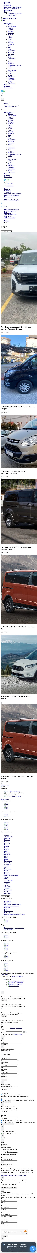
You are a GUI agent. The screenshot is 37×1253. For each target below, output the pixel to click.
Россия (10, 62)
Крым (9, 49)
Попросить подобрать (20, 1175)
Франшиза (7, 5)
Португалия (11, 58)
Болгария (11, 33)
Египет (10, 39)
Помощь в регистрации (11, 8)
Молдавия (11, 54)
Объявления (4, 1187)
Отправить (4, 1044)
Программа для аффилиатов (12, 7)
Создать (3, 1079)
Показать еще (5, 785)
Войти (3, 1036)
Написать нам (5, 799)
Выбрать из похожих (7, 1175)
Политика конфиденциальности (14, 928)
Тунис (10, 73)
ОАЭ (9, 57)
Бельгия (10, 31)
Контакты (7, 912)
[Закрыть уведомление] (33, 1244)
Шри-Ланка (11, 83)
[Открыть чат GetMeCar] (32, 1248)
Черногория (11, 79)
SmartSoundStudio (17, 976)
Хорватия (11, 78)
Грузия (10, 37)
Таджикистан (12, 70)
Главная (6, 221)
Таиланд (10, 71)
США (9, 68)
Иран (9, 41)
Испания (10, 42)
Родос (9, 60)
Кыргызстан (11, 50)
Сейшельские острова (14, 65)
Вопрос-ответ (8, 10)
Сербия (10, 67)
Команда (7, 2)
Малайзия (11, 52)
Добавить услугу (6, 1102)
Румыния (11, 63)
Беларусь (10, 29)
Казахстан (11, 44)
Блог (5, 909)
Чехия (10, 81)
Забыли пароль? (18, 1034)
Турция (10, 75)
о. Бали (10, 55)
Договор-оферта (9, 929)
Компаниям (7, 4)
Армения (10, 28)
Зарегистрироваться (16, 1028)
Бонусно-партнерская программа (14, 914)
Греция (10, 36)
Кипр (9, 46)
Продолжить (13, 1187)
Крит (9, 47)
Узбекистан (11, 76)
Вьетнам (10, 34)
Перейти (3, 1016)
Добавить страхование (7, 1124)
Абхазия (10, 25)
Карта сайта (4, 974)
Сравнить (4, 1000)
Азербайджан (12, 26)
